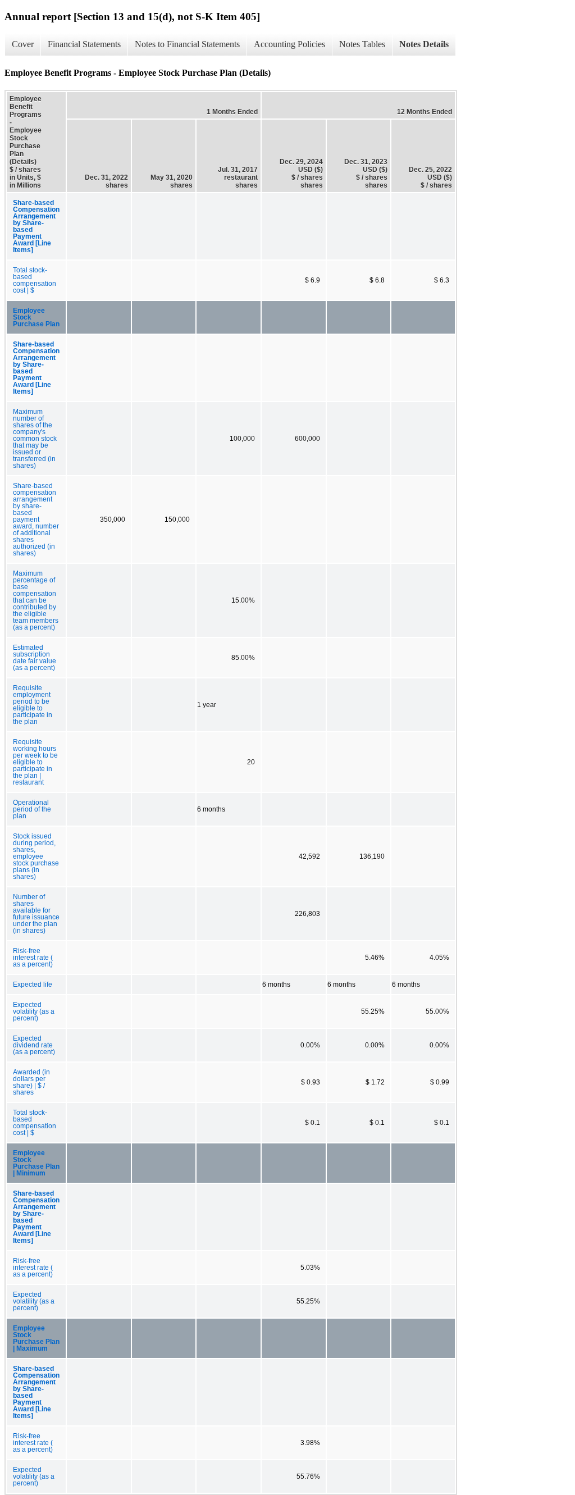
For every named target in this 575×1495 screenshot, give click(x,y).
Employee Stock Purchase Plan (36, 317)
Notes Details (424, 44)
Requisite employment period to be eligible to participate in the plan (32, 705)
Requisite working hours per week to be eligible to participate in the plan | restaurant (35, 762)
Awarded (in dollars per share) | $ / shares (31, 1082)
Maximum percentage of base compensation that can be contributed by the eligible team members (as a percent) (35, 600)
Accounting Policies (289, 44)
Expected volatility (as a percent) (33, 1011)
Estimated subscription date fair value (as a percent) (34, 657)
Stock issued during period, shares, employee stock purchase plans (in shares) (36, 856)
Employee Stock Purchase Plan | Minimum (36, 1163)
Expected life (32, 984)
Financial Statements (84, 44)
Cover (23, 44)
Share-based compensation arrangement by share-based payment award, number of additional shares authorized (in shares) (36, 519)
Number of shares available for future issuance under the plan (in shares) (36, 914)
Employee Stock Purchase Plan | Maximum (36, 1338)
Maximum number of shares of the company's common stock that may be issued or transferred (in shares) (35, 438)
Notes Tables (362, 44)
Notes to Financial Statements (187, 44)
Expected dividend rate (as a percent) (34, 1045)
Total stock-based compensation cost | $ (34, 280)
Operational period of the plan (32, 809)
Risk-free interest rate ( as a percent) (33, 957)
